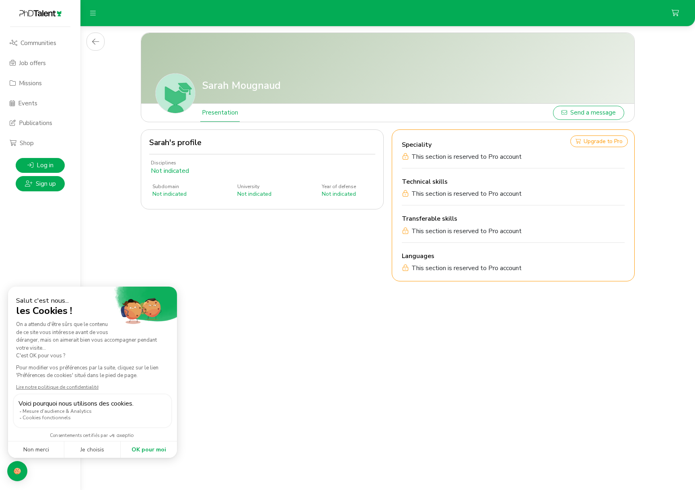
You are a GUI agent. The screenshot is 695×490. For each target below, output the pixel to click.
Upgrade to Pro (603, 141)
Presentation (220, 113)
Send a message (593, 113)
